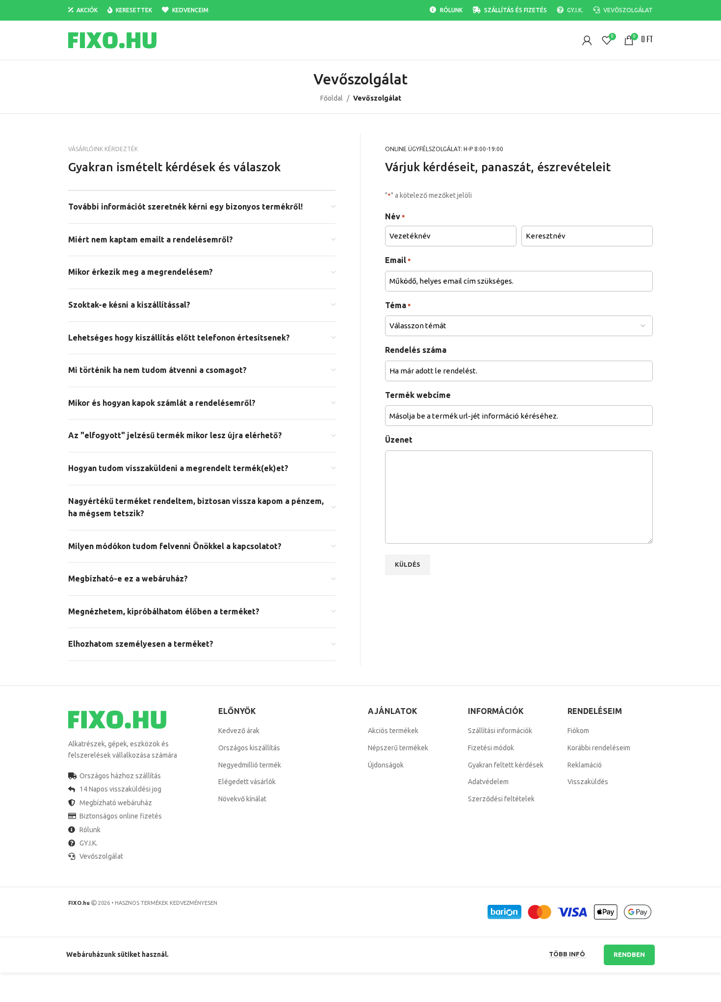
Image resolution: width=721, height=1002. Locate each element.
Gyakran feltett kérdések (505, 765)
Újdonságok (386, 765)
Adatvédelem (488, 782)
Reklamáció (584, 765)
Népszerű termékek (398, 748)
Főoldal (331, 98)
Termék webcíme (418, 395)
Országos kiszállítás (249, 748)
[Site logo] (112, 40)
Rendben (629, 954)
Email (398, 260)
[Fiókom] (587, 40)
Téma (398, 305)
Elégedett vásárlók (247, 782)
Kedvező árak (238, 731)
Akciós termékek (393, 731)
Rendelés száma (415, 349)
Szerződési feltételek (501, 799)
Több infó (568, 953)
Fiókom (578, 731)
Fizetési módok (491, 748)
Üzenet (398, 439)
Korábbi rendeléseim (598, 748)
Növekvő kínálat (242, 799)
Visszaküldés (587, 782)
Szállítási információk (500, 731)
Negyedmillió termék (249, 765)
